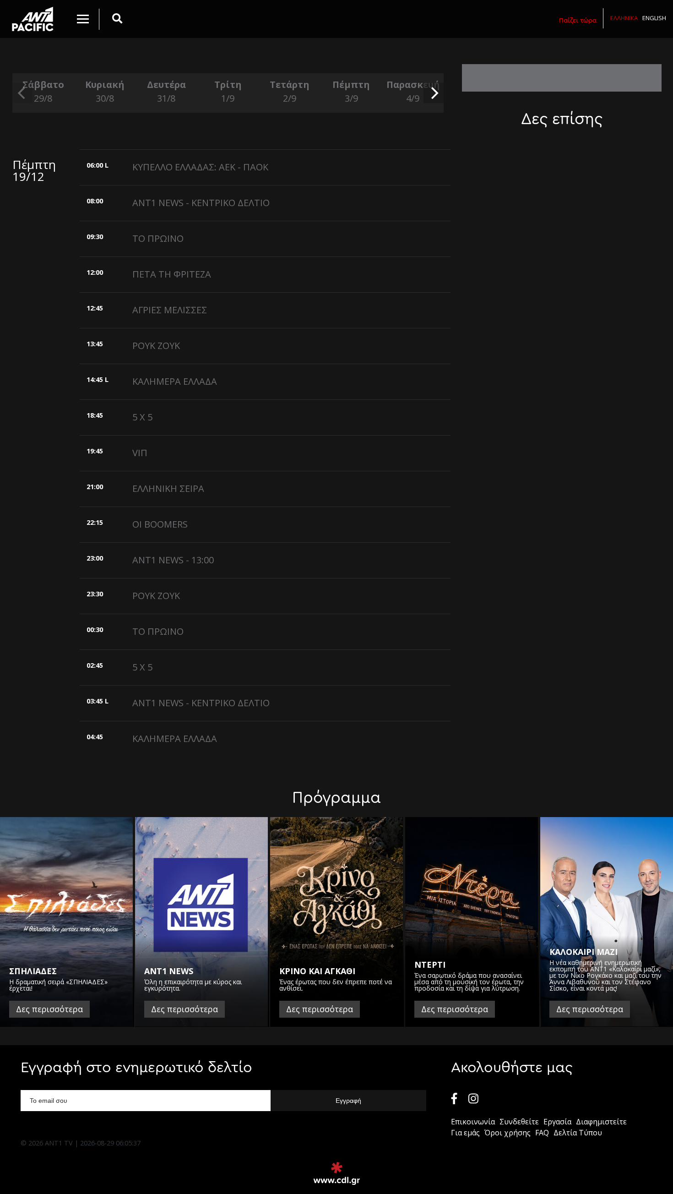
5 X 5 (142, 417)
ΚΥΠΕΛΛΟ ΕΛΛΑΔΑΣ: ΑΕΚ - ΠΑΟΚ (200, 167)
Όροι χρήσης (507, 1133)
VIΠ (139, 453)
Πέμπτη (351, 91)
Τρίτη (228, 91)
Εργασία (557, 1122)
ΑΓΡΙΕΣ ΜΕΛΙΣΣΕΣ (169, 310)
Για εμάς (465, 1133)
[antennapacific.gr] (33, 19)
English (654, 18)
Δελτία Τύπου (578, 1133)
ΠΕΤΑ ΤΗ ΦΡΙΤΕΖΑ (171, 274)
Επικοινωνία (473, 1122)
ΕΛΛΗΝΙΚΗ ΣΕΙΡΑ (168, 488)
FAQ (542, 1133)
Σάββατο (43, 91)
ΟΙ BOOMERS (160, 524)
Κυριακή (105, 91)
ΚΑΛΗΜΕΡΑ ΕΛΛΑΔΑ (174, 381)
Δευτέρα (166, 91)
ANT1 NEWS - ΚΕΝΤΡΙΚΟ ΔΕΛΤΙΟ (201, 202)
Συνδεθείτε (519, 1122)
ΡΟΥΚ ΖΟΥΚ (156, 345)
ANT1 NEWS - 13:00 (173, 560)
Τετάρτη (289, 91)
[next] (433, 93)
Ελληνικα (624, 18)
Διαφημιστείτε (601, 1122)
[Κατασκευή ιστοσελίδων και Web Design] (336, 1173)
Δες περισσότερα (49, 1008)
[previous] (22, 93)
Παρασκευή (412, 91)
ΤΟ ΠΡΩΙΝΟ (158, 238)
